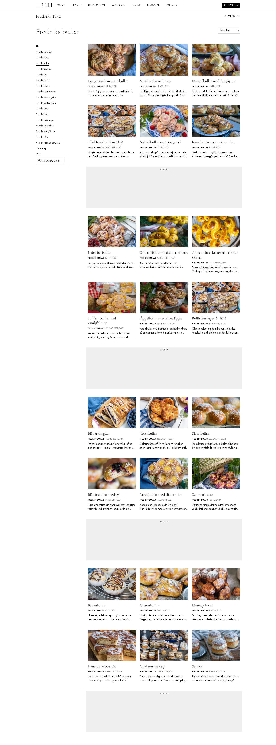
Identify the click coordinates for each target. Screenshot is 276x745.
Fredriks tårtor (42, 137)
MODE (61, 5)
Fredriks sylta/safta (45, 131)
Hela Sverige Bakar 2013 (48, 143)
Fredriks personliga (45, 120)
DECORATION (96, 5)
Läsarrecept (41, 148)
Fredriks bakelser (44, 52)
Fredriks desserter (44, 69)
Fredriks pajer (42, 108)
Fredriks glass (42, 80)
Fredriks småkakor (44, 126)
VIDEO (136, 5)
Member (172, 5)
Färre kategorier (49, 161)
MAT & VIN (118, 5)
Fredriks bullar (42, 63)
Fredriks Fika (48, 16)
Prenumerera (231, 5)
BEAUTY (76, 5)
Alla (38, 46)
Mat (38, 154)
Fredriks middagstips (46, 97)
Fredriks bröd (42, 57)
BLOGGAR (153, 5)
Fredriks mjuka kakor (46, 103)
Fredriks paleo (42, 114)
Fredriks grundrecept (46, 91)
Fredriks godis (43, 86)
